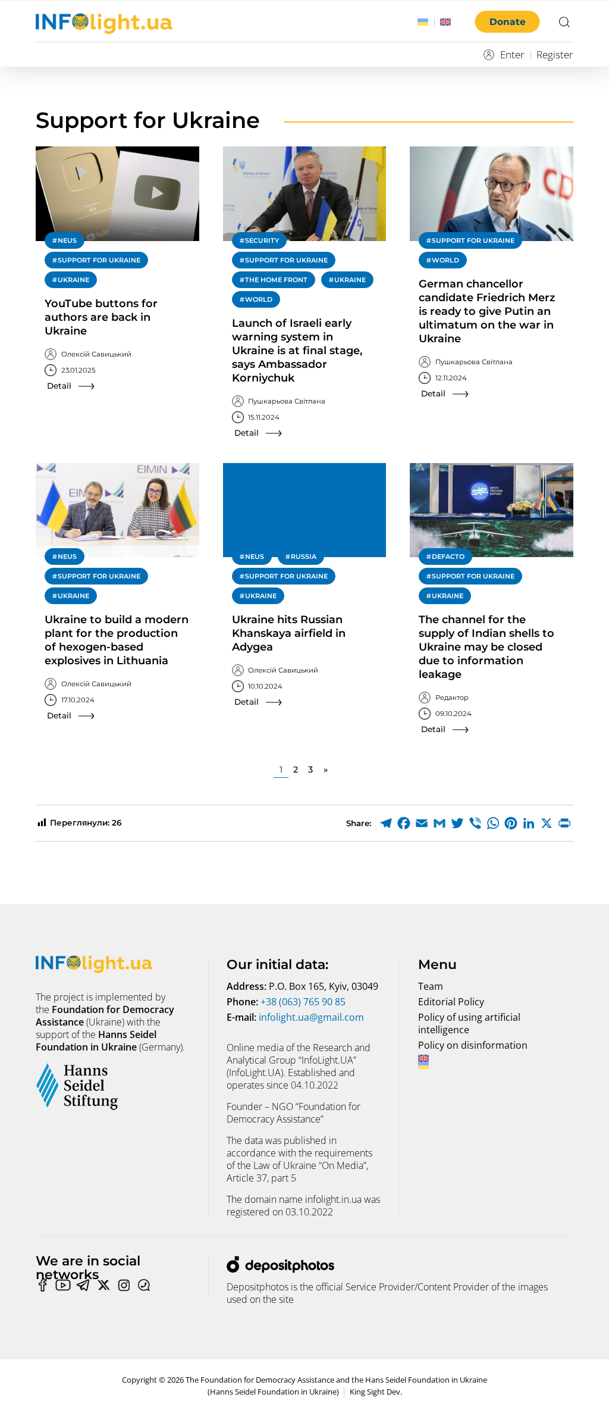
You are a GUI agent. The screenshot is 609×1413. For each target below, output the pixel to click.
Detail (59, 385)
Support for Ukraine (99, 260)
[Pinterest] (511, 823)
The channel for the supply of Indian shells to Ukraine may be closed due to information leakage (486, 647)
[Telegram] (386, 823)
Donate (507, 21)
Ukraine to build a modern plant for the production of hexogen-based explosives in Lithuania (117, 640)
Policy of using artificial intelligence (469, 1023)
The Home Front (276, 280)
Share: (358, 823)
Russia (303, 556)
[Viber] (475, 823)
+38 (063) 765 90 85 (303, 1001)
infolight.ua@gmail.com (311, 1017)
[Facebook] (404, 823)
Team (430, 986)
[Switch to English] (445, 22)
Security (262, 240)
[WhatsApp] (493, 823)
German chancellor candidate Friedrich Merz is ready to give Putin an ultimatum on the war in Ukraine (487, 311)
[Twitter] (457, 823)
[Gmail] (439, 823)
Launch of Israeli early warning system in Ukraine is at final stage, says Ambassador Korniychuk (297, 350)
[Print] (564, 823)
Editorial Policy (451, 1001)
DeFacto (448, 556)
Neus (67, 240)
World (258, 299)
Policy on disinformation (473, 1045)
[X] (546, 823)
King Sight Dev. (376, 1392)
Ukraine (73, 280)
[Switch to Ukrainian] (422, 22)
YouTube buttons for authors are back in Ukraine (101, 317)
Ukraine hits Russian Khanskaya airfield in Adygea (289, 633)
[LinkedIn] (529, 823)
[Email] (422, 823)
